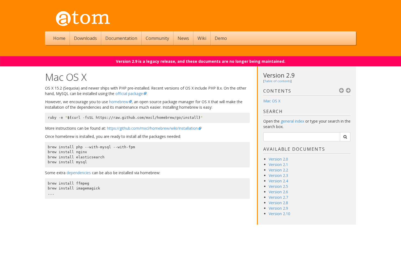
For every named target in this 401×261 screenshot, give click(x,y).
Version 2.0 (278, 159)
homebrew (118, 101)
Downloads (85, 38)
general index (292, 121)
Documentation (121, 38)
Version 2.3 (278, 175)
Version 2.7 (278, 197)
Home (59, 38)
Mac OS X (271, 100)
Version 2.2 (278, 170)
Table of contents (277, 81)
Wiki (201, 38)
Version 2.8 (278, 202)
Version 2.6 (278, 191)
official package (129, 93)
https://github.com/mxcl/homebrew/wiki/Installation (152, 128)
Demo (221, 38)
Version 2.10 (279, 213)
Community (157, 38)
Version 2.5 (278, 186)
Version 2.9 (279, 75)
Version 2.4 (278, 180)
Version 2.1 (278, 164)
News (183, 38)
